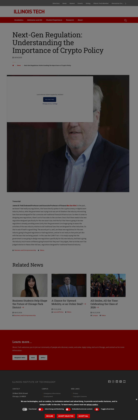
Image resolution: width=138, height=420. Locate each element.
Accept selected (65, 416)
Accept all (83, 416)
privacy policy (92, 404)
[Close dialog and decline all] (136, 399)
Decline (49, 416)
